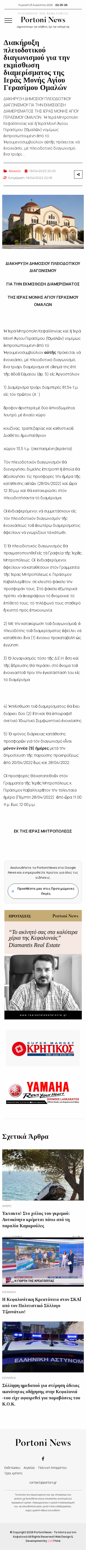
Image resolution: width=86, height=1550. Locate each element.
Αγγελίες (29, 1468)
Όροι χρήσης (13, 1473)
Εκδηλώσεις (12, 1468)
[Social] (43, 1458)
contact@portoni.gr (43, 1482)
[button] (8, 20)
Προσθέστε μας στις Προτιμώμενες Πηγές (43, 890)
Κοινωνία (15, 171)
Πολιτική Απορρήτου (52, 1468)
